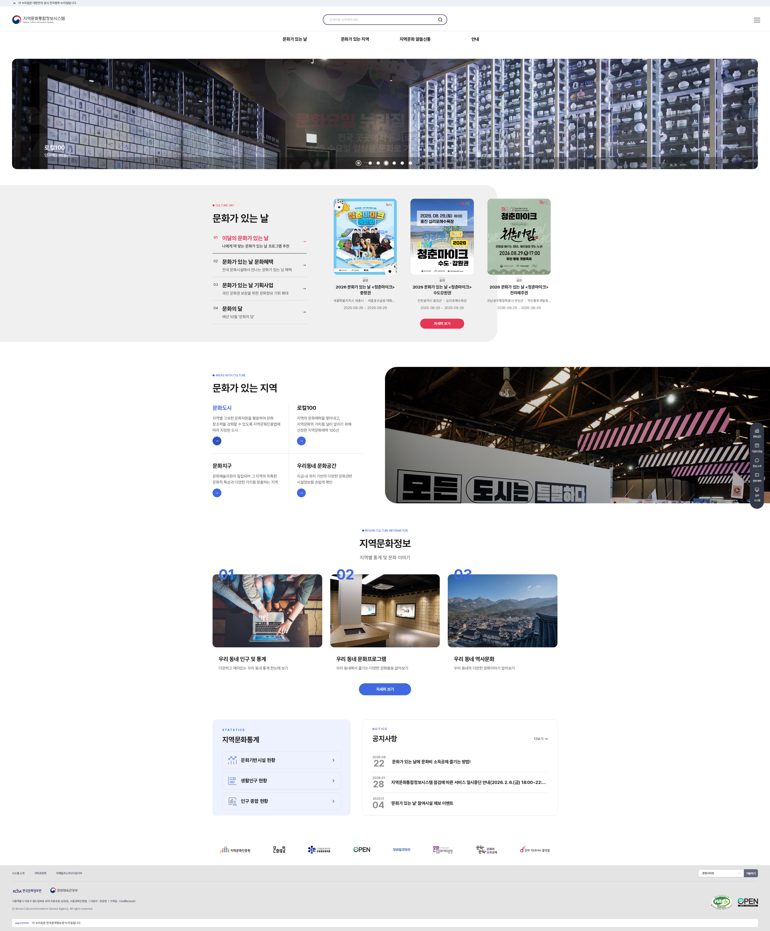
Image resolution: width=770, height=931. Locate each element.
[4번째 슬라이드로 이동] (394, 163)
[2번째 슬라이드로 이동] (378, 163)
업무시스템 (757, 498)
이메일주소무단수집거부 (69, 873)
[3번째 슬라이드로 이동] (386, 163)
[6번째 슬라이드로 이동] (410, 163)
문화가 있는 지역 (355, 39)
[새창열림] (235, 853)
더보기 (539, 739)
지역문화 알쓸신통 (415, 39)
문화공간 (757, 436)
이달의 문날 (757, 451)
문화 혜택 (757, 480)
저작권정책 (40, 873)
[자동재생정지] (358, 163)
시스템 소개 (18, 873)
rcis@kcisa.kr (127, 901)
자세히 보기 (442, 324)
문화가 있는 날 (295, 39)
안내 (475, 39)
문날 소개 (757, 466)
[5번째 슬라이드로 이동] (402, 163)
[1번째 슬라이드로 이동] (370, 163)
